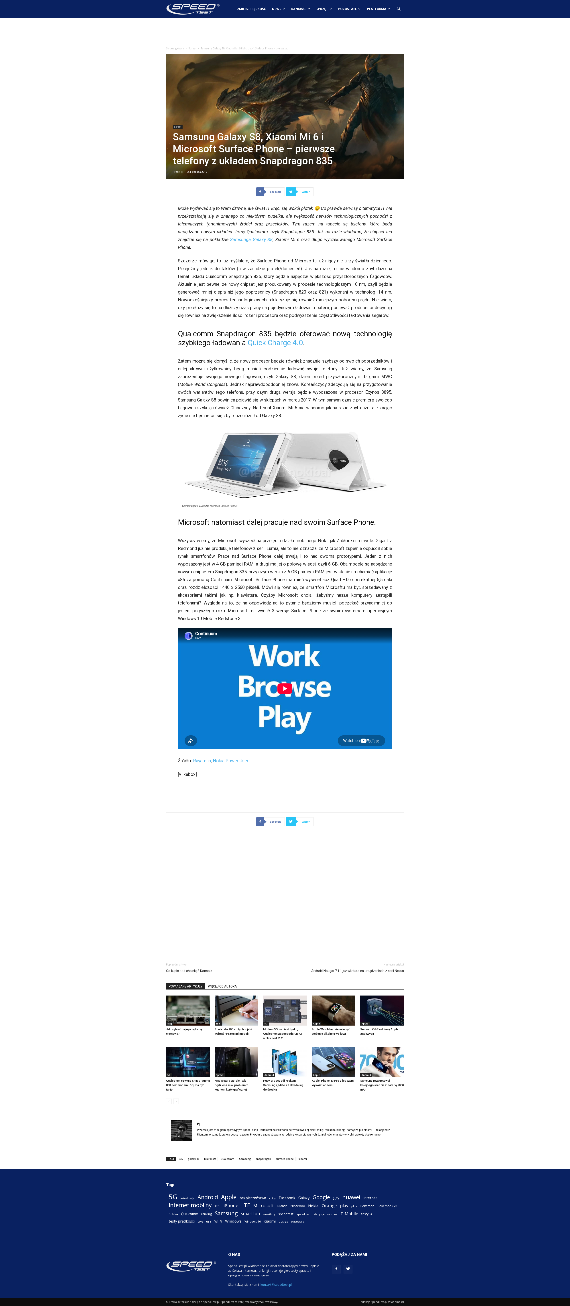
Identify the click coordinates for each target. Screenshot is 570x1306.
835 (181, 1158)
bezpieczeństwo (253, 1198)
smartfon (250, 1213)
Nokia (313, 1205)
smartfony (269, 1214)
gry (336, 1197)
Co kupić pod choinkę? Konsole (189, 971)
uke (200, 1221)
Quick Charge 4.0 (275, 342)
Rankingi (298, 9)
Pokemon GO (387, 1206)
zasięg (283, 1221)
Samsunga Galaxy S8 (251, 239)
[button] (398, 9)
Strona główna (175, 48)
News (276, 9)
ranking (206, 1214)
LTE (245, 1205)
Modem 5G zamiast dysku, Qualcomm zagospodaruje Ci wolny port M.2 (282, 1034)
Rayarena (202, 760)
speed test (303, 1214)
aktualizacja (187, 1198)
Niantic (282, 1206)
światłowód (297, 1221)
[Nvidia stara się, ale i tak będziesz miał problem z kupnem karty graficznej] (236, 1062)
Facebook (287, 1197)
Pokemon (367, 1206)
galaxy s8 (193, 1158)
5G (266, 1023)
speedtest (285, 1214)
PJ (182, 171)
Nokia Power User (230, 760)
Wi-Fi (218, 1221)
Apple (316, 1023)
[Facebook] (336, 1269)
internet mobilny (190, 1205)
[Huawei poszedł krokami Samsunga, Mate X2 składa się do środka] (285, 1062)
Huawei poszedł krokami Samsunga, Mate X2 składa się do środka (283, 1085)
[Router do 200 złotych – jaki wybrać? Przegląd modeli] (236, 1011)
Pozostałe (347, 9)
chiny (272, 1198)
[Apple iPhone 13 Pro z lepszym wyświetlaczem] (333, 1062)
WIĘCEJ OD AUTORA (222, 986)
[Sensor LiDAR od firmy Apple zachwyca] (382, 1011)
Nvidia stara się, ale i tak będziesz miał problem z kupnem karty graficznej (231, 1085)
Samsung (245, 1158)
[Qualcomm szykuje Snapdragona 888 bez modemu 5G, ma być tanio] (188, 1062)
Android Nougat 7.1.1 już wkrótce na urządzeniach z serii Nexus (357, 971)
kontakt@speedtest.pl (276, 1284)
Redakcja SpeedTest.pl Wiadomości (381, 1302)
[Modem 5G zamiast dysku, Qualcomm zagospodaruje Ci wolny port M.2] (285, 1011)
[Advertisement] (285, 33)
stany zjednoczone (325, 1214)
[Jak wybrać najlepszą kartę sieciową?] (188, 1011)
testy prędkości (182, 1221)
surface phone (285, 1158)
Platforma (376, 9)
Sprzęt (322, 9)
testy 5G (367, 1214)
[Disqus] (285, 896)
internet (370, 1198)
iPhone (231, 1205)
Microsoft (210, 1158)
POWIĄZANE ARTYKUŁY (186, 986)
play (344, 1205)
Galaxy (303, 1197)
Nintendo (297, 1206)
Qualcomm (227, 1158)
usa (208, 1221)
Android (269, 1075)
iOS (217, 1206)
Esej (169, 1023)
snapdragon (263, 1158)
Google (321, 1197)
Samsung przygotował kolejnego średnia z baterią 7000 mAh (382, 1085)
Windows (233, 1221)
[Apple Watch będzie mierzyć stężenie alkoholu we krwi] (333, 1011)
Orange (329, 1205)
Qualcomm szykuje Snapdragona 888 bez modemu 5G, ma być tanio (188, 1085)
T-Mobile (349, 1213)
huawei (351, 1197)
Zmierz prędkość (251, 9)
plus (354, 1206)
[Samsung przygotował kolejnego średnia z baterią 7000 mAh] (382, 1062)
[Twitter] (348, 1269)
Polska (173, 1214)
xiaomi (303, 1158)
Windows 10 (252, 1221)
